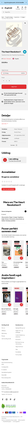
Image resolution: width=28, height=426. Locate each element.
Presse (3, 336)
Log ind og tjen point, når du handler (14, 2)
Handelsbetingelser (7, 372)
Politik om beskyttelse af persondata (9, 420)
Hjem (3, 17)
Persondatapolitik (6, 377)
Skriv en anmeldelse (8, 189)
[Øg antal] (9, 80)
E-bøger (23, 17)
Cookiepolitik (5, 367)
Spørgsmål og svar (20, 328)
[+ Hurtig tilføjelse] (9, 258)
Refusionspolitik (21, 420)
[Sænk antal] (4, 80)
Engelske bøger (9, 17)
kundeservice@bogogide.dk (11, 391)
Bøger (11, 217)
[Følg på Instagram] (7, 399)
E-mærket (4, 369)
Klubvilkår (4, 375)
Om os (3, 328)
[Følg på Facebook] (3, 399)
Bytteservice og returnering (20, 343)
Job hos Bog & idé (6, 338)
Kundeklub (18, 352)
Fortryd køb (19, 354)
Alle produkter (5, 217)
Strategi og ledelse (10, 220)
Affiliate (4, 330)
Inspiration (16, 17)
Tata (3, 262)
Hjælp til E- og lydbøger (19, 331)
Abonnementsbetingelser (7, 363)
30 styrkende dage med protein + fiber (18, 262)
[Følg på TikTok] (14, 399)
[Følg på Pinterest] (10, 399)
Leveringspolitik (16, 421)
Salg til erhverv (19, 346)
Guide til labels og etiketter (20, 335)
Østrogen (15, 308)
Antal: (3, 77)
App (17, 349)
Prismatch (18, 339)
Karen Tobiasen (7, 58)
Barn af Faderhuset (6, 308)
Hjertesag (4, 333)
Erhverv (7, 219)
